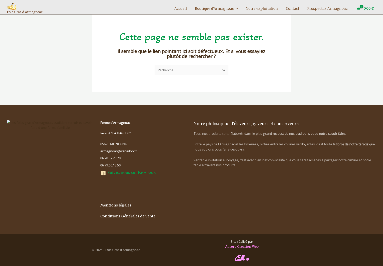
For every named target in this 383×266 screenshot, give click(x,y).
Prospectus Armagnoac (327, 8)
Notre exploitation (262, 8)
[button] (236, 8)
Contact (292, 8)
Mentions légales (115, 205)
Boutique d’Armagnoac (214, 8)
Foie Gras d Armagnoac (24, 12)
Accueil (180, 8)
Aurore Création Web (242, 246)
